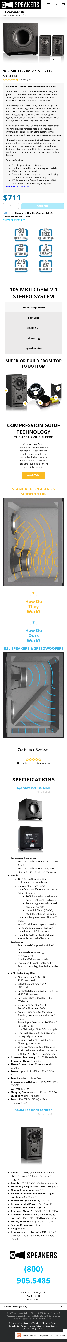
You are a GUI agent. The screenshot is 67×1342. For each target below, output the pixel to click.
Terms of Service (32, 1323)
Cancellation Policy (17, 1326)
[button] (63, 4)
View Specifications (14, 219)
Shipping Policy (49, 1323)
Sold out (42, 206)
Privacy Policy (15, 1323)
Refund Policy (34, 1326)
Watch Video (33, 475)
